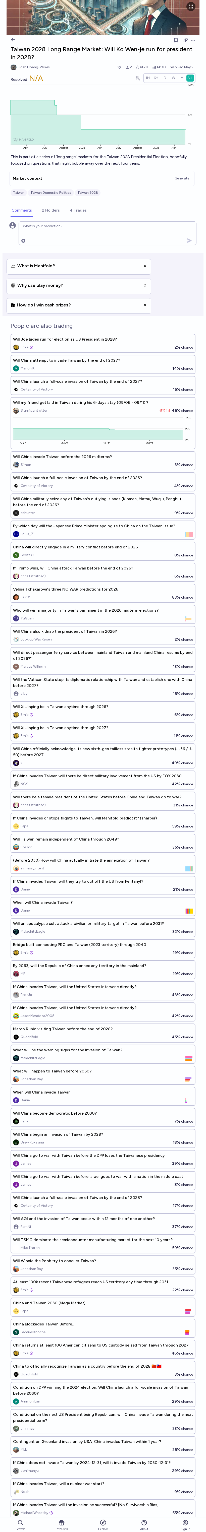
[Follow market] (176, 40)
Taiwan (18, 192)
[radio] (148, 78)
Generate (182, 178)
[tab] (22, 210)
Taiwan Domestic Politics (50, 192)
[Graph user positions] (137, 78)
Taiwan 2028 (87, 192)
